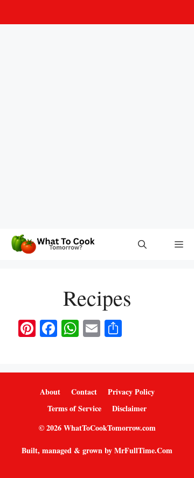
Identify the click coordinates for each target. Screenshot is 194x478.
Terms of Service (74, 408)
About (50, 391)
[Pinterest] (95, 12)
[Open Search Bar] (142, 244)
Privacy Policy (131, 391)
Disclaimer (129, 408)
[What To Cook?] (52, 244)
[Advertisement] (97, 126)
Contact (84, 391)
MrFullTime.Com (143, 450)
